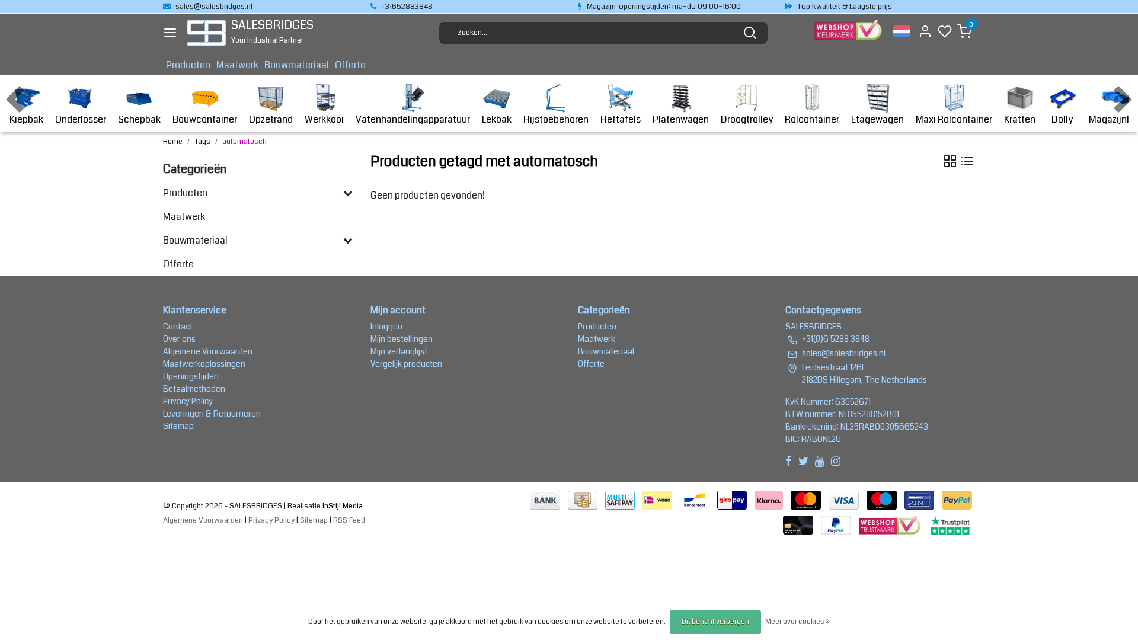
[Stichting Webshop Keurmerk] (891, 524)
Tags (202, 141)
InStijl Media (342, 506)
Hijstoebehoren (556, 119)
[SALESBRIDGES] (206, 33)
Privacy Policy (188, 401)
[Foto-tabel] (950, 161)
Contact (178, 326)
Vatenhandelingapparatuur (413, 119)
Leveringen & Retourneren (212, 414)
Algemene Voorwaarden (207, 351)
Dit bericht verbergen (715, 622)
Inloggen (386, 326)
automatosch (244, 141)
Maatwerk (237, 65)
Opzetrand (271, 119)
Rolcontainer (812, 119)
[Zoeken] (750, 32)
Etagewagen (877, 119)
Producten (188, 65)
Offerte (350, 65)
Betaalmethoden (194, 389)
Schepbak (139, 119)
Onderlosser (80, 119)
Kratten (1019, 119)
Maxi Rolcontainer (954, 119)
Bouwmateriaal (296, 65)
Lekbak (497, 119)
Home (173, 141)
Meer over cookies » (797, 622)
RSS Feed (349, 520)
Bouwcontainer (204, 119)
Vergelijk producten (406, 364)
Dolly (1062, 119)
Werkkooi (324, 119)
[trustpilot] (950, 524)
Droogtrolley (747, 119)
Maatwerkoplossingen (204, 364)
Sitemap (178, 426)
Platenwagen (681, 119)
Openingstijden (191, 376)
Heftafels (620, 119)
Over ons (179, 339)
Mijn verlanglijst (398, 351)
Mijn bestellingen (401, 339)
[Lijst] (967, 161)
